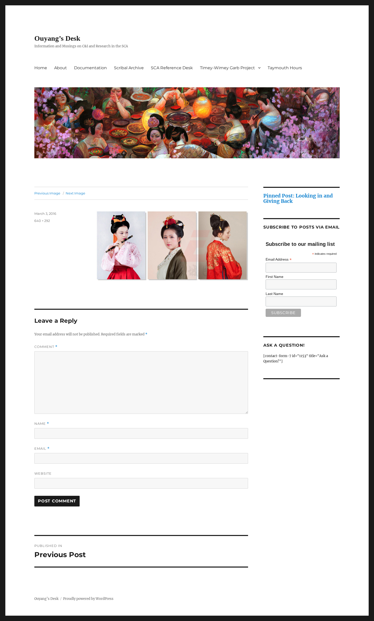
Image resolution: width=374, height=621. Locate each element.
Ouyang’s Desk (57, 38)
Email (42, 448)
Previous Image (47, 193)
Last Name (274, 294)
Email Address (279, 259)
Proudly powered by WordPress (88, 599)
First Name (274, 277)
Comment (45, 347)
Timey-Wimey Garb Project (227, 67)
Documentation (90, 67)
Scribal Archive (129, 67)
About (60, 67)
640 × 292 (42, 221)
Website (43, 473)
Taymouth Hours (285, 67)
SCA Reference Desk (172, 67)
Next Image (75, 193)
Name (41, 423)
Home (40, 67)
